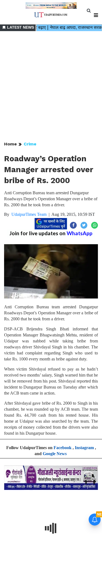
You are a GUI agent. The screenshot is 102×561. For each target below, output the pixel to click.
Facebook (63, 447)
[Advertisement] (51, 86)
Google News (55, 453)
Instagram (84, 447)
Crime (30, 144)
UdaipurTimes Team (29, 214)
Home (10, 144)
